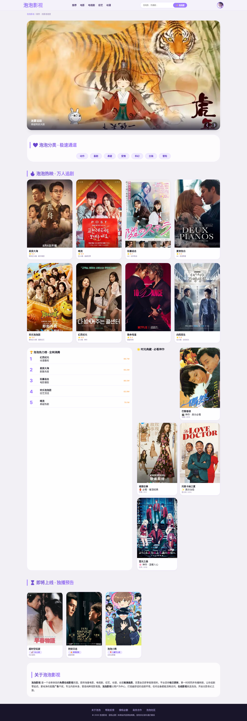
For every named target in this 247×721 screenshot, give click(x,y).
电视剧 (91, 5)
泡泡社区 (151, 710)
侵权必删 (123, 710)
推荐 (74, 5)
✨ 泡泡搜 (180, 5)
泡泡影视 (30, 14)
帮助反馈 (109, 710)
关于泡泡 (96, 710)
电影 (82, 5)
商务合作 (137, 710)
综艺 (100, 5)
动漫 (108, 5)
